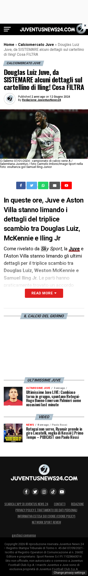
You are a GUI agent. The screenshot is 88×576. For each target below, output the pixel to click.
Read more (42, 293)
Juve (74, 248)
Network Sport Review (46, 522)
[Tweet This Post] (32, 185)
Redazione (77, 504)
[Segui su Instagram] (44, 491)
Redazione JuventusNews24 (41, 100)
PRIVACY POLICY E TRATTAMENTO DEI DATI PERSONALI (46, 510)
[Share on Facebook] (21, 185)
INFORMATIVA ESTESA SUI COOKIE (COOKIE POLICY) (46, 516)
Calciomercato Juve (36, 44)
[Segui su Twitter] (35, 491)
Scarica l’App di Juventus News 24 (26, 504)
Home (9, 44)
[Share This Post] (43, 185)
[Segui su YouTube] (61, 491)
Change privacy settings (69, 572)
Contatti (59, 504)
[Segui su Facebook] (26, 491)
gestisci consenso (24, 535)
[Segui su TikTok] (53, 491)
